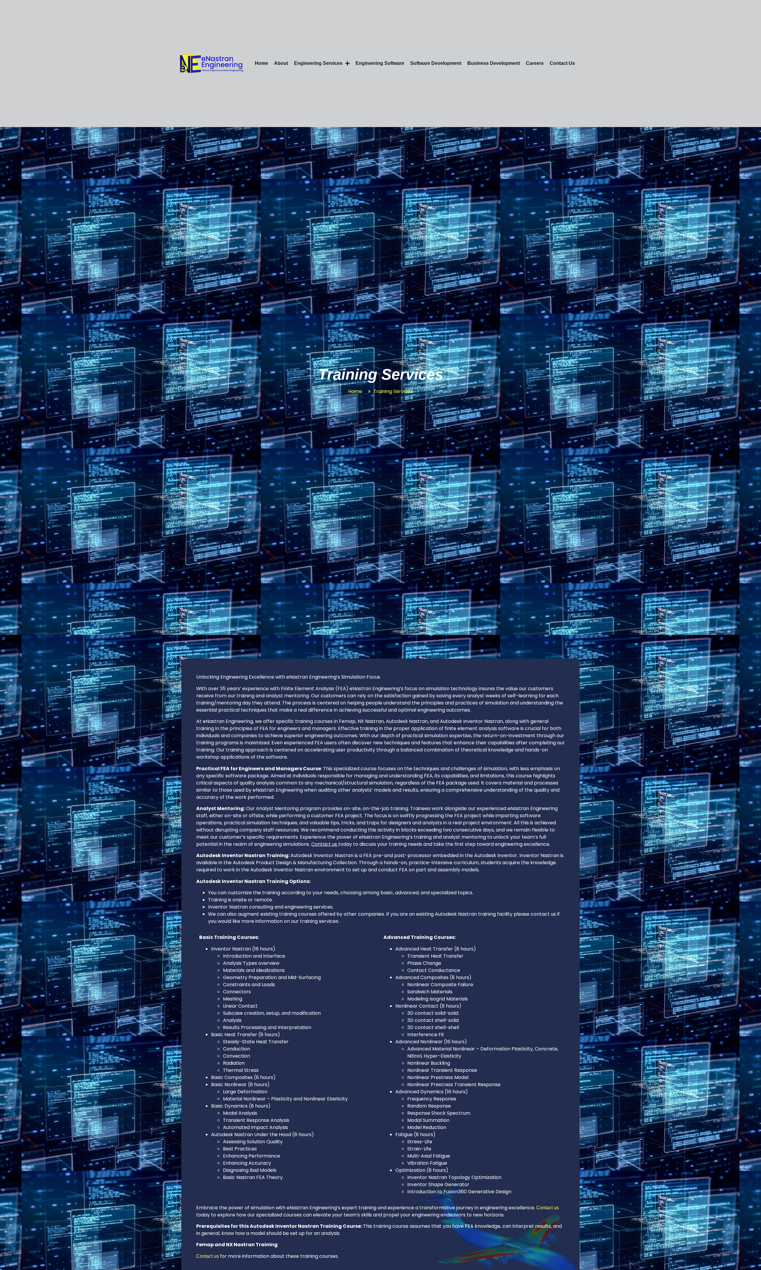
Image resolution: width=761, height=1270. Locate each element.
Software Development (435, 63)
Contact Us (562, 63)
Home (261, 63)
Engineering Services (318, 63)
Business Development (493, 63)
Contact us (547, 1207)
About (281, 63)
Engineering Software (380, 63)
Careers (535, 63)
